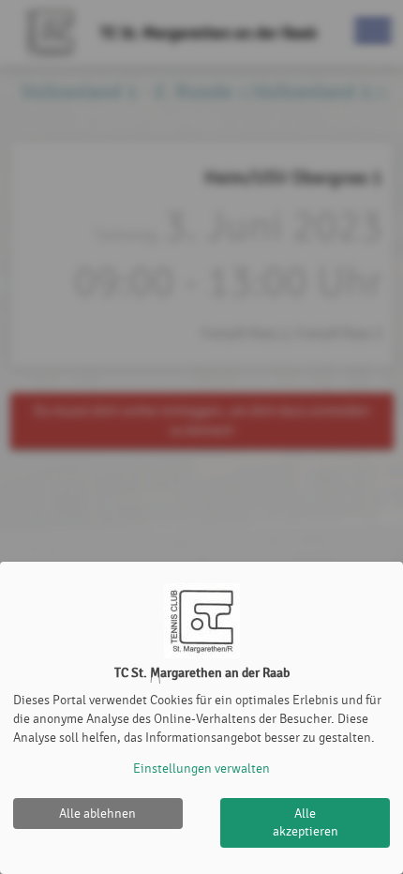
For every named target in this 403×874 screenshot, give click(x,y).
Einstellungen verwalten (201, 768)
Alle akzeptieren (305, 822)
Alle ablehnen (97, 813)
